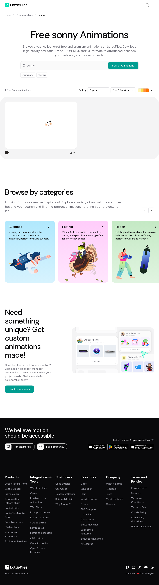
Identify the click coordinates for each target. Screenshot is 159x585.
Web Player (36, 507)
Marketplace (12, 527)
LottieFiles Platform (16, 483)
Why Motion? (63, 504)
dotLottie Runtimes (92, 538)
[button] (79, 65)
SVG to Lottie (38, 522)
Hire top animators (19, 389)
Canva (33, 493)
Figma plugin (12, 494)
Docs (84, 483)
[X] (140, 567)
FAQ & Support (89, 509)
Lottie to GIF (37, 527)
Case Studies (62, 483)
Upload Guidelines (141, 526)
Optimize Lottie (39, 543)
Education (86, 488)
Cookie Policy (138, 512)
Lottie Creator (13, 488)
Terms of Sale (138, 507)
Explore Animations (16, 541)
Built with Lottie (64, 499)
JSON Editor (37, 538)
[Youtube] (146, 567)
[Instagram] (133, 567)
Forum (84, 504)
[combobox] (98, 90)
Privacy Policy (139, 488)
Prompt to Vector (40, 512)
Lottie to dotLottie (41, 532)
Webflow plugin (39, 488)
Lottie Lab (86, 514)
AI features (87, 543)
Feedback (111, 488)
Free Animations (14, 522)
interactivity (28, 75)
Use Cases (61, 488)
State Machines (89, 524)
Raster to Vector (40, 517)
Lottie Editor (12, 508)
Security (136, 493)
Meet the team (114, 499)
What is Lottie (89, 499)
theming (42, 75)
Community (87, 519)
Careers (110, 504)
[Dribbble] (152, 567)
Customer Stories (65, 494)
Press (109, 494)
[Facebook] (127, 567)
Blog (83, 494)
